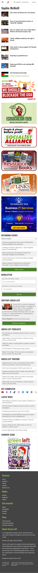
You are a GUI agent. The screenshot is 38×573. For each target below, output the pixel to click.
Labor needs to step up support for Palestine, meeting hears (23, 48)
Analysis (4, 481)
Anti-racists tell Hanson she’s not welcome (22, 12)
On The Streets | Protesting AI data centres (16, 349)
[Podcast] (7, 392)
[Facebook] (10, 392)
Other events (19, 270)
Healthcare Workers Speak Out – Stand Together (17, 248)
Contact (4, 511)
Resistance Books (8, 523)
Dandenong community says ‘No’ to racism (15, 411)
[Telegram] (23, 392)
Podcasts (5, 497)
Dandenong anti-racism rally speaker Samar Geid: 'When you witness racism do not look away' (18, 364)
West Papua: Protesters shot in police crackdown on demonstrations (18, 402)
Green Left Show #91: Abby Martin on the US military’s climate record (16, 426)
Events (4, 513)
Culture (4, 486)
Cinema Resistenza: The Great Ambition (15, 258)
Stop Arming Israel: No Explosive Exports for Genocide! (16, 254)
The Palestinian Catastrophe (18, 73)
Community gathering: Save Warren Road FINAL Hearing (17, 243)
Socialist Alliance (7, 525)
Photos (4, 495)
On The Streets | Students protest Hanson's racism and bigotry (18, 334)
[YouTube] (2, 392)
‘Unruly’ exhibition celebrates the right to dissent (22, 39)
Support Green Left (10, 300)
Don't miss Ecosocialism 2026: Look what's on (17, 368)
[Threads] (32, 392)
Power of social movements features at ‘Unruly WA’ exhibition (21, 22)
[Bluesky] (27, 392)
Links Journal (6, 521)
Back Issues (5, 488)
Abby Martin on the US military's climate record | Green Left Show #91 (17, 339)
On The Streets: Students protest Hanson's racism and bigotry (18, 407)
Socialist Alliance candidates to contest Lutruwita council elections (18, 421)
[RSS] (36, 392)
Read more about (11, 558)
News (4, 479)
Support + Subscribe (22, 2)
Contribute (5, 509)
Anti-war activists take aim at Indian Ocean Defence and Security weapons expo (23, 31)
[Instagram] (19, 392)
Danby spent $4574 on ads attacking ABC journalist (22, 65)
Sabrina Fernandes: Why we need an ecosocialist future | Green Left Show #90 (17, 353)
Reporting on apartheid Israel (18, 55)
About (4, 507)
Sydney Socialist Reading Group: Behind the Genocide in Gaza (16, 264)
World (4, 483)
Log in (34, 2)
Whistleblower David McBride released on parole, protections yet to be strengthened (18, 415)
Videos (4, 499)
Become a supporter (19, 323)
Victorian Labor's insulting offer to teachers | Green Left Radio (18, 344)
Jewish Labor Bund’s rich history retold (14, 430)
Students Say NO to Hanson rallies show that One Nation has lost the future (18, 372)
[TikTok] (14, 392)
